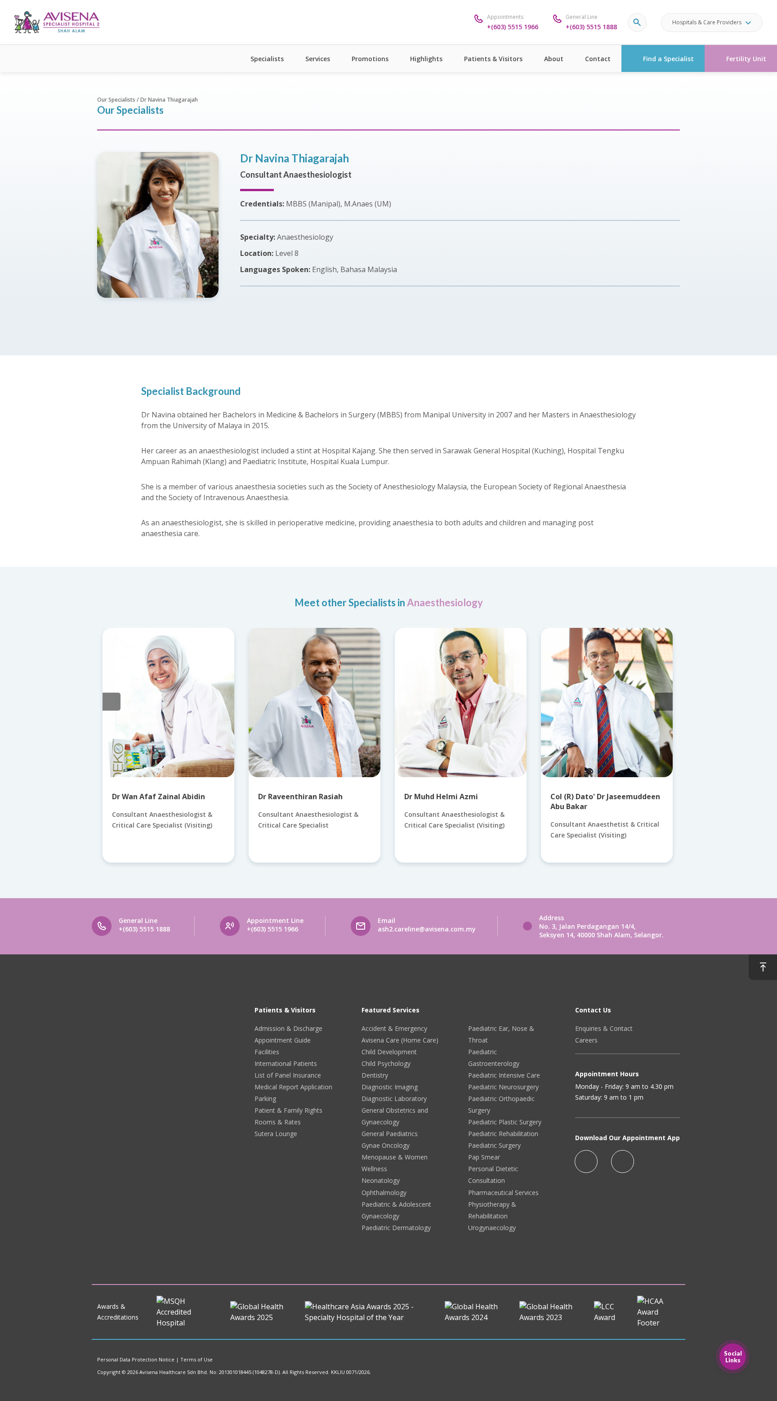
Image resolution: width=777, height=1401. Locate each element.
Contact (598, 58)
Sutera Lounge (276, 1133)
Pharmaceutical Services (503, 1192)
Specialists (267, 58)
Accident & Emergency (394, 1028)
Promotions (370, 58)
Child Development (389, 1051)
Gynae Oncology (386, 1145)
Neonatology (381, 1180)
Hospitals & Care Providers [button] (706, 22)
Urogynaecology (492, 1227)
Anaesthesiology (445, 602)
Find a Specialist (668, 58)
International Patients (286, 1063)
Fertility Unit (746, 58)
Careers (586, 1040)
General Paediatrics (390, 1133)
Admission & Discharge (288, 1028)
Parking (265, 1098)
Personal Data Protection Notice (135, 1359)
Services (317, 58)
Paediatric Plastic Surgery (504, 1122)
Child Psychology (386, 1063)
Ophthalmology (384, 1192)
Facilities (267, 1051)
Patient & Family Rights (288, 1110)
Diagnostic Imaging (390, 1087)
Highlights (426, 58)
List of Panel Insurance (288, 1075)
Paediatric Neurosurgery (503, 1087)
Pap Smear (484, 1157)
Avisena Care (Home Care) (400, 1040)
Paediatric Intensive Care (504, 1075)
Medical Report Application (293, 1087)
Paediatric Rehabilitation (503, 1133)
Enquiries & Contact (604, 1028)
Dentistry (375, 1075)
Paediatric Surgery (494, 1145)
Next (664, 702)
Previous (112, 702)
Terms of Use (196, 1359)
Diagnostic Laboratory (394, 1098)
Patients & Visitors (493, 58)
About (553, 58)
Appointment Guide (283, 1040)
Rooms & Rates (278, 1122)
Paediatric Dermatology (396, 1227)
